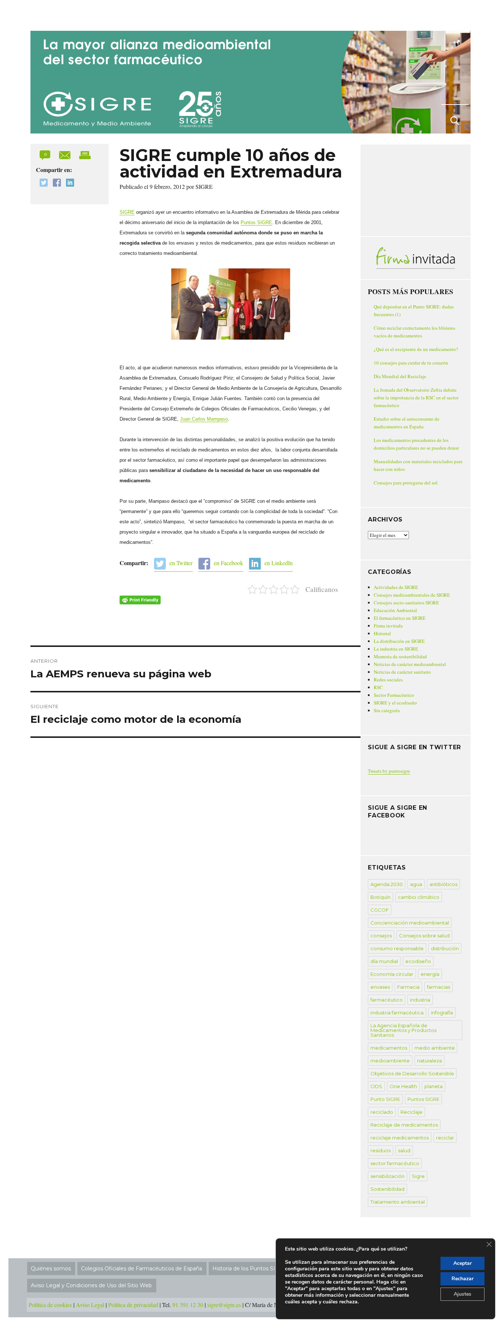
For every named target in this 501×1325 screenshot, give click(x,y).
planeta (433, 1086)
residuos (380, 1150)
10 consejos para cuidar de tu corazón (411, 362)
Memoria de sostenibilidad (400, 656)
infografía (442, 1012)
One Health (403, 1086)
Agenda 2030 (386, 884)
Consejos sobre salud (424, 935)
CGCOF (379, 910)
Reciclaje (412, 1112)
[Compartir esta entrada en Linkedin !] (68, 183)
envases (380, 987)
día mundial (384, 961)
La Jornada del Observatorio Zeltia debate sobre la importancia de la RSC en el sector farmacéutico (416, 398)
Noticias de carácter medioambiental (410, 664)
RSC (378, 687)
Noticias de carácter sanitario (402, 672)
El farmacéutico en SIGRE (399, 618)
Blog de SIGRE (68, 14)
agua (416, 884)
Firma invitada (388, 625)
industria (420, 1000)
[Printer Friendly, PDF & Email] (140, 600)
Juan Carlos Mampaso (204, 419)
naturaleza (429, 1061)
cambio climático (418, 897)
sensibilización (387, 1176)
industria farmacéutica (397, 1012)
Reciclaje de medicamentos (404, 1125)
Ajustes (462, 1294)
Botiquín (380, 897)
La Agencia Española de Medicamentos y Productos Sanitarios (403, 1030)
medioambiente (390, 1061)
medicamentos (388, 1048)
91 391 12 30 (187, 1304)
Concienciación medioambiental (409, 923)
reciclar (445, 1138)
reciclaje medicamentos (399, 1138)
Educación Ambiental (395, 610)
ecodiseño (418, 961)
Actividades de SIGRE (396, 587)
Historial (382, 633)
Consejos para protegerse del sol (406, 482)
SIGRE (127, 212)
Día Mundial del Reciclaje (400, 376)
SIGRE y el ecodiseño (395, 702)
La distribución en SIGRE (399, 641)
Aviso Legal (90, 1304)
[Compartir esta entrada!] (65, 154)
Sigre (418, 1176)
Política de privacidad (133, 1304)
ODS (376, 1086)
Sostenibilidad (387, 1189)
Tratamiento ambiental (397, 1202)
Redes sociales (388, 679)
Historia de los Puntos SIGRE (249, 1268)
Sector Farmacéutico (394, 695)
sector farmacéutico (394, 1163)
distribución (445, 948)
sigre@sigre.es (224, 1304)
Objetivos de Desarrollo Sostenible (412, 1073)
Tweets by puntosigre (389, 771)
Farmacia (408, 987)
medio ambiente (434, 1048)
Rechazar (462, 1278)
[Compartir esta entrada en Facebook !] (55, 183)
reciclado (381, 1112)
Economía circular (391, 974)
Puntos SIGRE (256, 222)
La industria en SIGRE (396, 648)
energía (430, 974)
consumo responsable (397, 948)
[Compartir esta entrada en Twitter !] (42, 183)
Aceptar (462, 1263)
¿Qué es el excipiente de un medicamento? (416, 349)
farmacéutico (386, 1000)
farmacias (438, 987)
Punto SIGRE (385, 1099)
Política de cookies (50, 1304)
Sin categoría (387, 710)
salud (404, 1150)
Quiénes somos (51, 1268)
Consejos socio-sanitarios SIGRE (406, 602)
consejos (381, 935)
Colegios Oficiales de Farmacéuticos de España (141, 1268)
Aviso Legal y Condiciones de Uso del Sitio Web (91, 1285)
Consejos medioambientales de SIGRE (412, 595)
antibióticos (443, 884)
